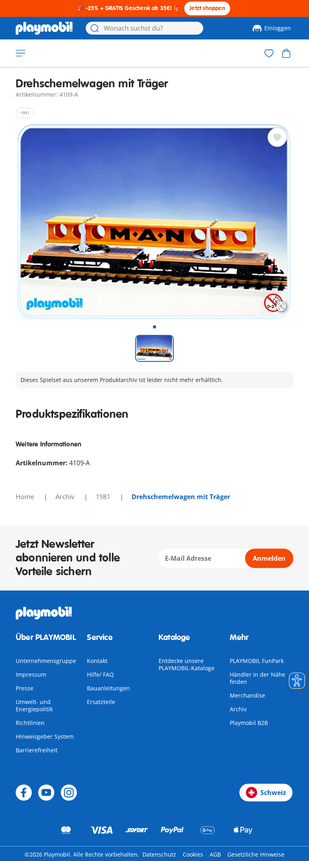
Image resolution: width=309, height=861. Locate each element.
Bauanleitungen (108, 688)
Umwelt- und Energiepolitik (34, 705)
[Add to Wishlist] (277, 137)
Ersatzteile (101, 702)
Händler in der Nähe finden (257, 678)
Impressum (31, 674)
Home (26, 496)
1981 (104, 496)
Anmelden (269, 558)
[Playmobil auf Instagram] (69, 793)
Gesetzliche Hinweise (255, 854)
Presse (24, 688)
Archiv (238, 709)
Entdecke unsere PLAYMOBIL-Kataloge (186, 664)
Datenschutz (159, 854)
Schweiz (273, 792)
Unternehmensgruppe (46, 661)
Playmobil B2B (249, 723)
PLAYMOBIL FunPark (257, 661)
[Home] (44, 28)
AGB (215, 854)
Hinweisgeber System (45, 736)
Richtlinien (30, 723)
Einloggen (277, 28)
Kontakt (97, 661)
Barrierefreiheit (37, 750)
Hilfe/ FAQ (100, 674)
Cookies (193, 854)
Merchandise (247, 695)
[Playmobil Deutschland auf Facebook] (24, 793)
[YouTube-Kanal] (46, 793)
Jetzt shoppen (207, 8)
